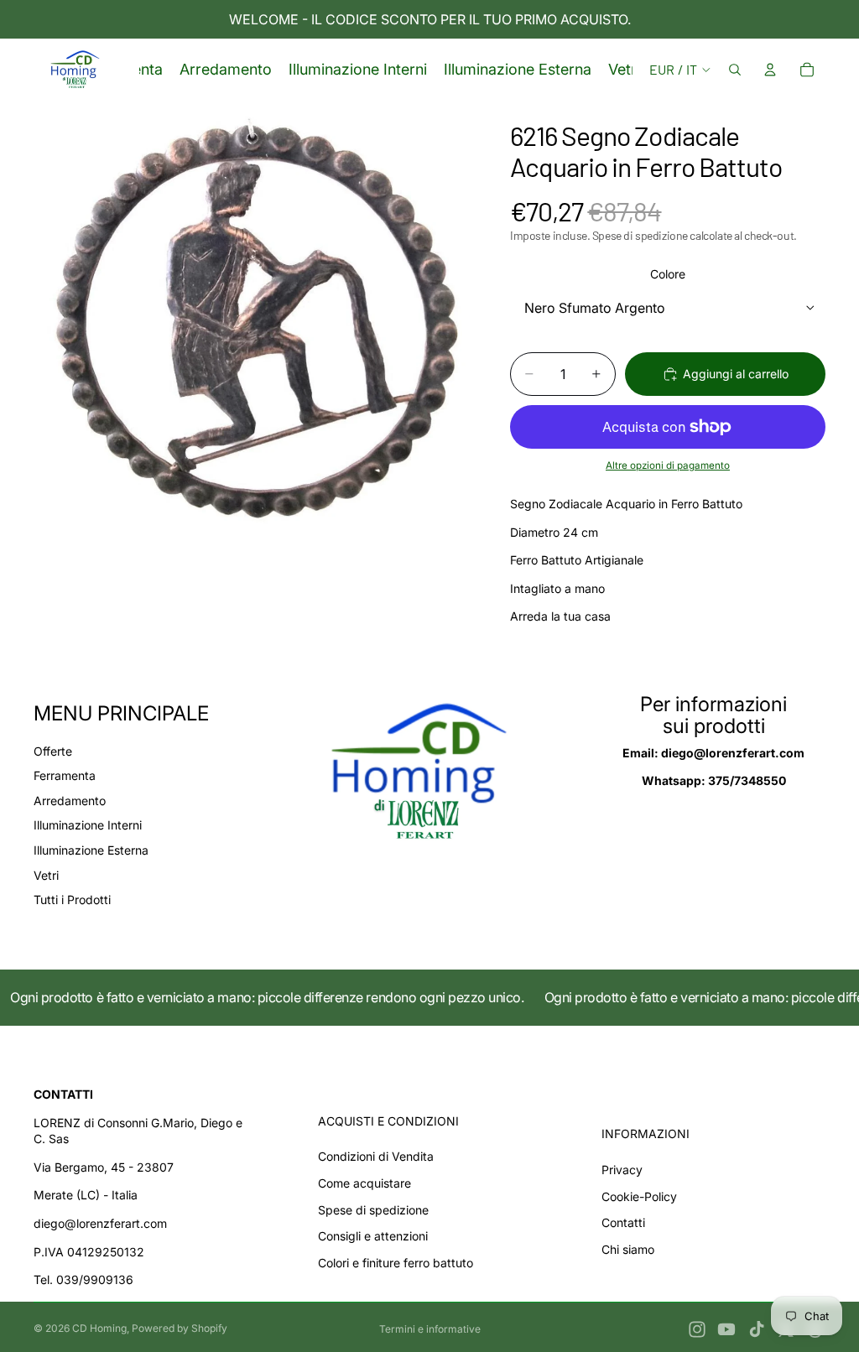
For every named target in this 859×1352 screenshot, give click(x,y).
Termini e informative (430, 1329)
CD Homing (99, 1328)
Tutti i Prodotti (72, 899)
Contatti (623, 1222)
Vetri (46, 875)
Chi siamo (627, 1249)
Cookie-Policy (639, 1196)
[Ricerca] (734, 69)
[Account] (770, 69)
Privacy (622, 1169)
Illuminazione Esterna (91, 850)
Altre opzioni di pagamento (668, 465)
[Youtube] (726, 1329)
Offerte (53, 751)
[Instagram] (697, 1329)
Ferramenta (65, 775)
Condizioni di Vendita (376, 1156)
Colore (667, 274)
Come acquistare (364, 1183)
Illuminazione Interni (88, 825)
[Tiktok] (757, 1329)
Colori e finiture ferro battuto (395, 1263)
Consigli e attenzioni (373, 1236)
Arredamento (70, 800)
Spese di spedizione (373, 1210)
